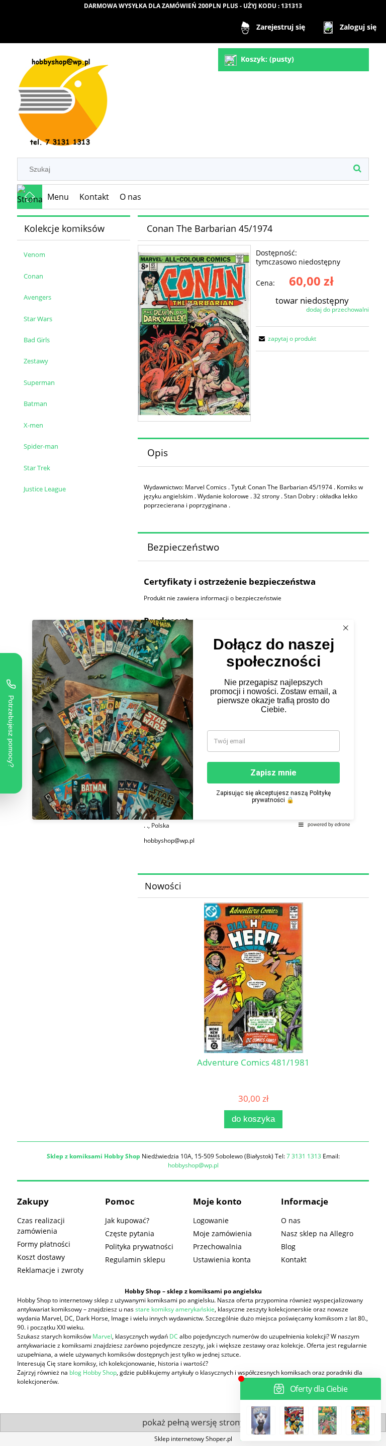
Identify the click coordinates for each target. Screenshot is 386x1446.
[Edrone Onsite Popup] (193, 723)
